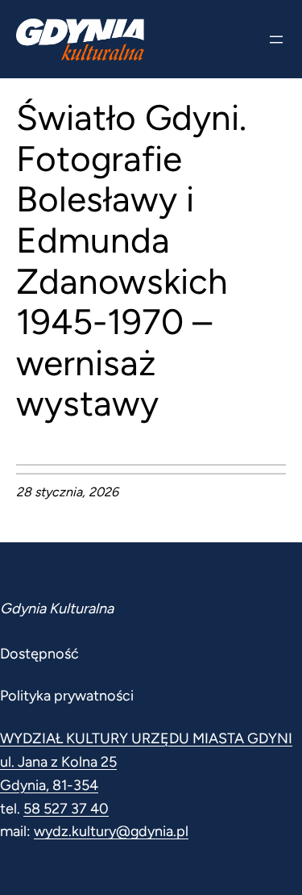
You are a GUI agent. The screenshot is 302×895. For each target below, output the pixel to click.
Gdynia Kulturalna (57, 608)
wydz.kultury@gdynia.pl (111, 831)
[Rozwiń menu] (276, 39)
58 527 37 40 (66, 809)
